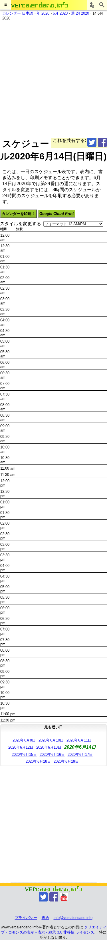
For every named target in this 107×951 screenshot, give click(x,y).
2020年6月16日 (52, 754)
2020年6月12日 (20, 747)
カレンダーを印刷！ (18, 213)
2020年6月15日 (24, 754)
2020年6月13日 (48, 747)
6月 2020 (60, 13)
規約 (45, 918)
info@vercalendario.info (73, 918)
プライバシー (26, 918)
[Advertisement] (53, 77)
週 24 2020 (80, 13)
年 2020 (43, 13)
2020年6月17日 (80, 754)
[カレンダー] (39, 5)
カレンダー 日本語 (17, 13)
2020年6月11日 (79, 740)
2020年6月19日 (66, 761)
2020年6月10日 (51, 740)
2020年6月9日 (24, 740)
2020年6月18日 (38, 761)
